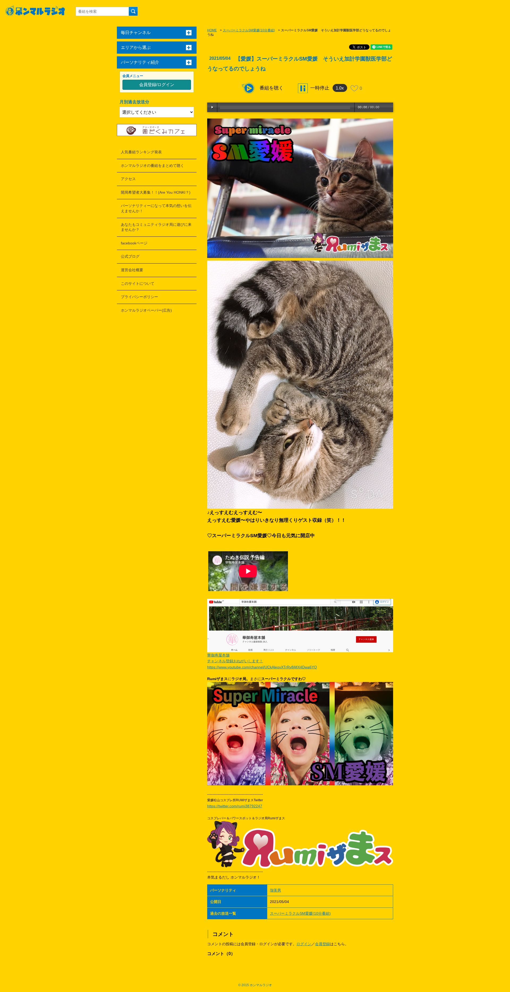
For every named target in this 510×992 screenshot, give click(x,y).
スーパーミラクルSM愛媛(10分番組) (249, 30)
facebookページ (134, 243)
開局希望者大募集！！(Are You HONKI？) (155, 192)
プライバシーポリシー (139, 297)
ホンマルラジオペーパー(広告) (146, 310)
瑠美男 (275, 890)
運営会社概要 (132, 270)
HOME (212, 30)
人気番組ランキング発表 (141, 152)
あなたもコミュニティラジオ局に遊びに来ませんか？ (156, 227)
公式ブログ (130, 256)
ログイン (303, 944)
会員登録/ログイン (156, 84)
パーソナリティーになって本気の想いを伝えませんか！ (156, 208)
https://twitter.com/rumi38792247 (234, 806)
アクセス (128, 179)
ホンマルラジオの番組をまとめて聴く (152, 165)
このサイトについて (137, 283)
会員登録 (322, 944)
